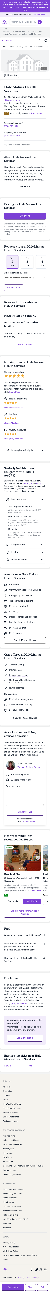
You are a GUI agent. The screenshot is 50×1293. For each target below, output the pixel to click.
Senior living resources (12, 1194)
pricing (20, 47)
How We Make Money (12, 1104)
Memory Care (15, 670)
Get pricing (25, 216)
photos (5, 47)
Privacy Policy (9, 1243)
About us (7, 1087)
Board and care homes (12, 1144)
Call (42, 1287)
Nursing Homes (16, 688)
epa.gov (39, 483)
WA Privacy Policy (10, 1251)
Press (5, 1100)
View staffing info (11, 423)
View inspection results (13, 408)
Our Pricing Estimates (12, 1108)
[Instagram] (36, 1269)
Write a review (25, 345)
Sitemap (35, 1278)
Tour (30, 1287)
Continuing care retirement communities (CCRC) (23, 1166)
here (25, 10)
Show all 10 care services (25, 718)
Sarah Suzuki (24, 764)
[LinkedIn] (45, 1269)
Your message (13, 786)
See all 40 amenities (23, 640)
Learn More (14, 392)
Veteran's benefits (10, 1215)
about (12, 47)
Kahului (7, 1066)
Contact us (7, 1091)
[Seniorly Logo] (4, 22)
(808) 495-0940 (12, 136)
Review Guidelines (10, 1113)
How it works (8, 1202)
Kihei (29, 1066)
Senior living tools (10, 1198)
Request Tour (13, 288)
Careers (6, 1095)
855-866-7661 (38, 15)
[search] (40, 22)
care (47, 47)
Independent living (11, 1140)
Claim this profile (25, 1038)
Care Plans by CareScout (13, 1189)
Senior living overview (12, 1174)
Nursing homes (9, 1170)
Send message (25, 812)
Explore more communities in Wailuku (25, 912)
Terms (5, 1260)
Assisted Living (16, 665)
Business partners (10, 1121)
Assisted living (9, 1136)
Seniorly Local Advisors (12, 1211)
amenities (38, 47)
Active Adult (8, 1162)
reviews (28, 47)
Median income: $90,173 (19, 517)
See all (8, 41)
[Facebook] (31, 1269)
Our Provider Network (12, 1206)
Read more (25, 187)
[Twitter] (40, 1269)
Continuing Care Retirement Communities (22, 681)
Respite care (8, 1157)
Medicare (7, 1223)
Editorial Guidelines (11, 1117)
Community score (19, 113)
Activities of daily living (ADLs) (15, 1219)
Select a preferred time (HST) (16, 273)
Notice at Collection (11, 1247)
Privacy (21, 1278)
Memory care (8, 1149)
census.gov (27, 483)
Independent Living (18, 675)
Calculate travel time (15, 100)
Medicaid (7, 1228)
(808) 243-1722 (11, 126)
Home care (7, 1153)
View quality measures (13, 439)
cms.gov (26, 145)
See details (13, 901)
